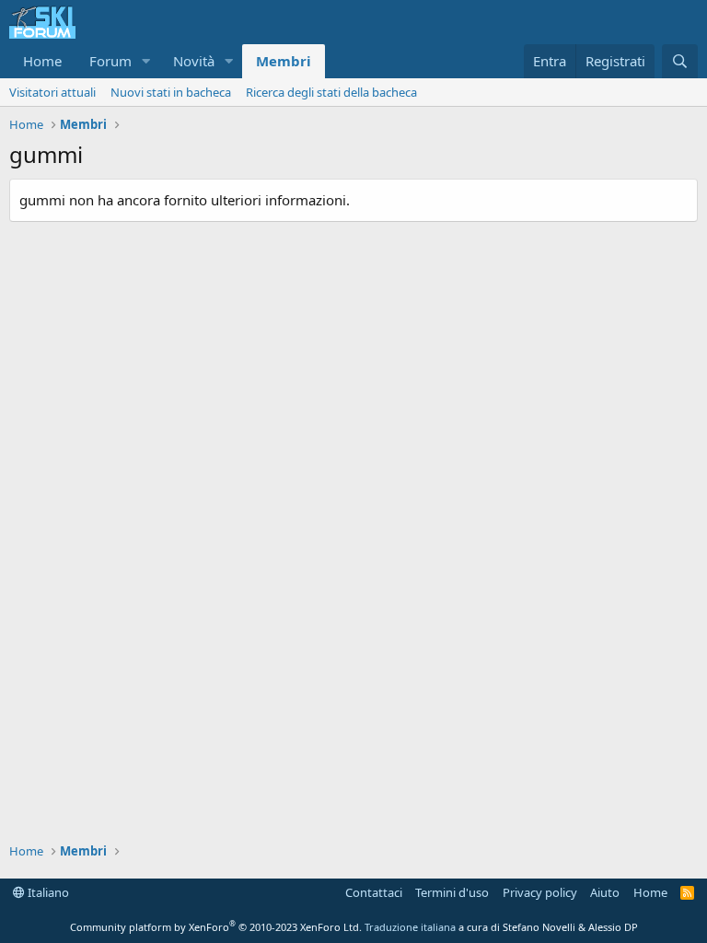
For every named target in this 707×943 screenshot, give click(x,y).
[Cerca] (680, 61)
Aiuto (605, 892)
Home (42, 61)
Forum (110, 61)
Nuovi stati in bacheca (170, 92)
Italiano (47, 892)
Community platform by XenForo (216, 927)
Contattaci (373, 892)
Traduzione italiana (410, 927)
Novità (193, 61)
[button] (146, 61)
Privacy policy (540, 892)
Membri (283, 61)
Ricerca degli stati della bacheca (331, 92)
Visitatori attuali (52, 92)
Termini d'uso (452, 892)
